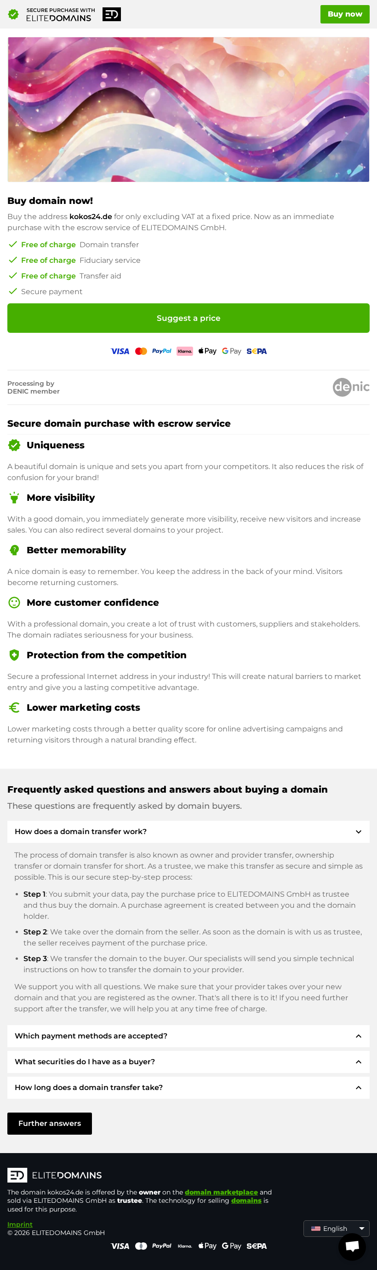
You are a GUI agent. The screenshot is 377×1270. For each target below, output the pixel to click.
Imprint (20, 1224)
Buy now (345, 14)
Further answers (49, 1123)
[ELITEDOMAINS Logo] (145, 1176)
